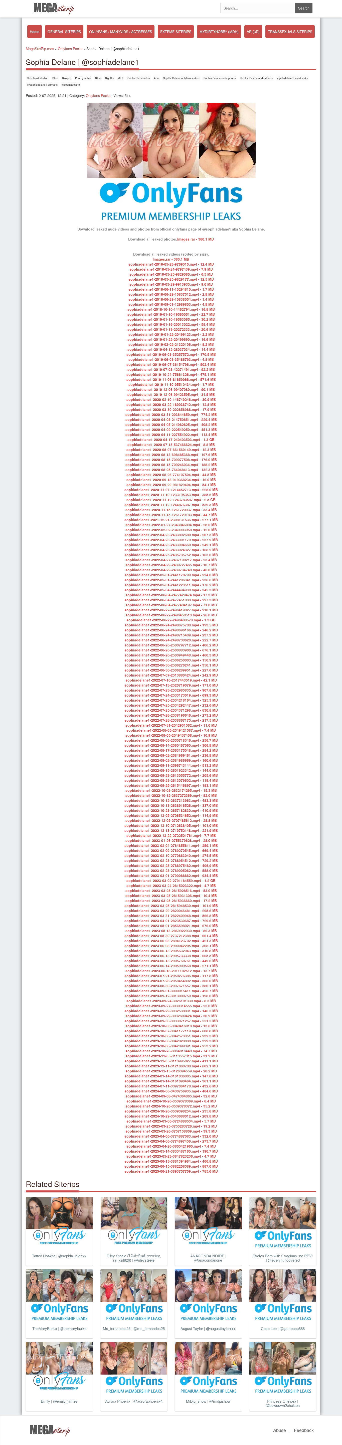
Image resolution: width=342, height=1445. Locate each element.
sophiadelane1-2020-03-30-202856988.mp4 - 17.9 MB (171, 409)
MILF (120, 78)
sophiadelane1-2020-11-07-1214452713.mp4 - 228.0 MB (171, 489)
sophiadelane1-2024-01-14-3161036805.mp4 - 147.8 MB (171, 1075)
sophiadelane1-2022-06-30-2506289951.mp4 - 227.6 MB (171, 670)
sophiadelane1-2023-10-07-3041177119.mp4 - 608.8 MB (171, 1030)
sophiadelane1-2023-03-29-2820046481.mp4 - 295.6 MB (171, 910)
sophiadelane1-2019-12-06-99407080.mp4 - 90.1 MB (171, 389)
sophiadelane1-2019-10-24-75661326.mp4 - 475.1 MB (171, 374)
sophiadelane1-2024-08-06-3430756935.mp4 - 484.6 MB (171, 1090)
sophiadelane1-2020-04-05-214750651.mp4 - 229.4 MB (171, 419)
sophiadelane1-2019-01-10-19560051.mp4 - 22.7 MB (171, 314)
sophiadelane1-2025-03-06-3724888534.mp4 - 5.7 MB (171, 1121)
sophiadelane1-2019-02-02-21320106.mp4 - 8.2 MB (171, 344)
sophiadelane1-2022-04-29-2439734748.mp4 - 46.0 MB (171, 569)
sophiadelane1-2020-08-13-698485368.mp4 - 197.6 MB (171, 454)
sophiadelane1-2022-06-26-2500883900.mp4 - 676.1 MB (171, 649)
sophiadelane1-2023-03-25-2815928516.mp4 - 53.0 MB (171, 890)
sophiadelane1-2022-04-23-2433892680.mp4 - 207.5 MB (171, 534)
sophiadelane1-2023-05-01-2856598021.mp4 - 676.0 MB (171, 925)
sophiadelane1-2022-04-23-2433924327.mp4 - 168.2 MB (171, 549)
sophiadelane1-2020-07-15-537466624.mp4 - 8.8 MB (171, 444)
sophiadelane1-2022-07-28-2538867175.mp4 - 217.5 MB (171, 720)
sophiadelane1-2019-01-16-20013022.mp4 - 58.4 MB (171, 324)
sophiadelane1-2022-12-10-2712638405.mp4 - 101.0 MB (171, 825)
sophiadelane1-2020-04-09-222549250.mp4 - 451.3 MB (171, 429)
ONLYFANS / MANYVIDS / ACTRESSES (120, 31)
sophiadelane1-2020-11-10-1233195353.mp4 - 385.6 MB (171, 494)
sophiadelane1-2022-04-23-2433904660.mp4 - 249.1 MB (171, 544)
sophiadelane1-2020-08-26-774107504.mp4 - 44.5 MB (171, 474)
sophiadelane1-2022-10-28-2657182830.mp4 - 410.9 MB (171, 810)
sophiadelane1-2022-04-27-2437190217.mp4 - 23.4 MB (171, 559)
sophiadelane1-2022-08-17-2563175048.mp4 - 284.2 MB (171, 750)
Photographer (83, 78)
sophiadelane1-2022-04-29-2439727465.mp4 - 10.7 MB (171, 564)
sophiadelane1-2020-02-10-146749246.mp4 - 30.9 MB (171, 399)
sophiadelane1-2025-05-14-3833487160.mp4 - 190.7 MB (171, 1151)
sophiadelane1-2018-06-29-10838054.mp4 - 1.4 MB (171, 299)
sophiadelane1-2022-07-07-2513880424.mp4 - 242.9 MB (171, 675)
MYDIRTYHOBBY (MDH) (219, 31)
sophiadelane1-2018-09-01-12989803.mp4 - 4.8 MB (171, 304)
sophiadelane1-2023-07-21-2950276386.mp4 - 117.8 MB (171, 975)
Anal (156, 78)
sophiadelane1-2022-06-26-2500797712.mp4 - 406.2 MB (171, 644)
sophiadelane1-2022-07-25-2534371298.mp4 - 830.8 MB (171, 710)
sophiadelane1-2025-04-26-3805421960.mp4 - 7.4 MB (171, 1146)
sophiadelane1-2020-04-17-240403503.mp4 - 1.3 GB (171, 439)
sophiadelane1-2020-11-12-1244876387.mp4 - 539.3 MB (171, 504)
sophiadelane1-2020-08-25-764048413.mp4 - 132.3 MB (171, 469)
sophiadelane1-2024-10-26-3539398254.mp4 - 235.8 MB (171, 1111)
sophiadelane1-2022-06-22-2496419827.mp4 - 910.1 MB (171, 609)
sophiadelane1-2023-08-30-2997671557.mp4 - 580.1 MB (171, 985)
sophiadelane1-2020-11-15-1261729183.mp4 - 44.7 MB (171, 514)
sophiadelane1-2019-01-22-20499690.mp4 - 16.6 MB (171, 339)
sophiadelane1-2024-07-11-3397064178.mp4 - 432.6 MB (171, 1085)
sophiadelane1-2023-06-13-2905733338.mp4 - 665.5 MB (171, 955)
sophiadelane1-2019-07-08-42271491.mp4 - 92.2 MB (171, 369)
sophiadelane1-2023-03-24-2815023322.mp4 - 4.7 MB (171, 885)
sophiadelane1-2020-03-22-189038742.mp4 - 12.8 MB (171, 404)
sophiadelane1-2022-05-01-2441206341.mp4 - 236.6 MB (171, 579)
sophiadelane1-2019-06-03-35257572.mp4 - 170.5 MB (171, 354)
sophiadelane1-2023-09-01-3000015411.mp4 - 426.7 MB (171, 990)
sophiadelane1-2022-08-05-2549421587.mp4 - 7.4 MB (171, 730)
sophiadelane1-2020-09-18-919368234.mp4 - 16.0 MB (171, 479)
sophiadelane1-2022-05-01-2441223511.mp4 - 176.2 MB (171, 584)
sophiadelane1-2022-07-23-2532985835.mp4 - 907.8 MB (171, 690)
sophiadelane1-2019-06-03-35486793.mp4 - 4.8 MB (171, 359)
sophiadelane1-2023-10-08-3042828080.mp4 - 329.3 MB (171, 1040)
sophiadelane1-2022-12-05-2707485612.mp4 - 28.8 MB (171, 820)
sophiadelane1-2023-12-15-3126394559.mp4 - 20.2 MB (171, 1070)
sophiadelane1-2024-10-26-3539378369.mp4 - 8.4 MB (171, 1100)
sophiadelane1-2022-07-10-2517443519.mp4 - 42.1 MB (171, 680)
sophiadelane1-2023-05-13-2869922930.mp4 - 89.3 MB (171, 930)
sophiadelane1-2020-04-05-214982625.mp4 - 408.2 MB (171, 424)
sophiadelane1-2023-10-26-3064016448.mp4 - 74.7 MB (171, 1050)
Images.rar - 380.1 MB (195, 239)
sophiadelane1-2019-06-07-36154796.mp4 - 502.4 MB (171, 364)
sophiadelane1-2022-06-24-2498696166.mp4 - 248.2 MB (171, 629)
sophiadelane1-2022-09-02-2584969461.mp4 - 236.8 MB (171, 755)
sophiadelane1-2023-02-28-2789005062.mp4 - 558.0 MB (171, 870)
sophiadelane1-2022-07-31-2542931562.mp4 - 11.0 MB (171, 725)
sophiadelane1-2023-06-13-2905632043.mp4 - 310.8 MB (171, 950)
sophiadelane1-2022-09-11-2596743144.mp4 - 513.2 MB (171, 765)
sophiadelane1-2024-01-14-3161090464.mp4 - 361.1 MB (171, 1080)
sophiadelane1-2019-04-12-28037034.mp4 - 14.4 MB (171, 349)
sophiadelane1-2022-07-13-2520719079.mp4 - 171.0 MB (171, 685)
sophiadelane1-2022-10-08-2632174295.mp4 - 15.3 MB (171, 790)
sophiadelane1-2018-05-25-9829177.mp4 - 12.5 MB (171, 279)
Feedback (304, 1430)
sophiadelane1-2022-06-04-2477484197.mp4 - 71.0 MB (171, 604)
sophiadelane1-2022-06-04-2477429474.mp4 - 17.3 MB (171, 594)
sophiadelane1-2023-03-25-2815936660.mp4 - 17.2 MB (171, 900)
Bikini (98, 78)
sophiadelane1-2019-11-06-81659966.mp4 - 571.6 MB (171, 379)
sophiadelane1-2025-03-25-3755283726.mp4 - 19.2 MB (171, 1126)
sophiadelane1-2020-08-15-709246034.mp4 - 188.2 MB (171, 464)
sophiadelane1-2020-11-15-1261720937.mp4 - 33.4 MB (171, 509)
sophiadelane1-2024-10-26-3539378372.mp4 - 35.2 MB (171, 1105)
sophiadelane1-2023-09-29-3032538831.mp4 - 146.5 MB (171, 1010)
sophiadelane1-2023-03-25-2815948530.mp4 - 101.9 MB (171, 905)
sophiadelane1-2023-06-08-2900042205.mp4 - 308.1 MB (171, 945)
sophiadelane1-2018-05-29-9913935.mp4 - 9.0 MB (171, 284)
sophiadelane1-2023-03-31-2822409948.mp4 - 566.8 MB (171, 915)
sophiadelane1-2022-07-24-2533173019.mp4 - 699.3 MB (171, 695)
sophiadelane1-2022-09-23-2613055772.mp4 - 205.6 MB (171, 775)
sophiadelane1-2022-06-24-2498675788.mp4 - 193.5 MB (171, 624)
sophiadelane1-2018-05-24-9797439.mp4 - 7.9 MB (171, 269)
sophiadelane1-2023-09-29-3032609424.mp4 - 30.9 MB (171, 1015)
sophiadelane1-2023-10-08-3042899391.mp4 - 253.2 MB (171, 1045)
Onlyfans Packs (98, 95)
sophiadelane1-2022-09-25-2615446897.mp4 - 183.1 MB (171, 785)
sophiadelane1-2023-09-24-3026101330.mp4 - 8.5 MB (171, 1000)
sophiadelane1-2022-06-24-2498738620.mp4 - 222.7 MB (171, 639)
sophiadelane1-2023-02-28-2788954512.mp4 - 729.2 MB (171, 860)
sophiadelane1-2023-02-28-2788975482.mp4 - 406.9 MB (171, 865)
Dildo (55, 78)
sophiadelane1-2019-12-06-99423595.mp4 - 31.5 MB (171, 394)
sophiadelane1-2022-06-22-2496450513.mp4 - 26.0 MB (171, 614)
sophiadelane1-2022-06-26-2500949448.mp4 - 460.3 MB (171, 654)
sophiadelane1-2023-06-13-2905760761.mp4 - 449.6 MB (171, 960)
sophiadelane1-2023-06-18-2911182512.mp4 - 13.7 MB (171, 970)
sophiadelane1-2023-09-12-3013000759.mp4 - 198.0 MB (171, 995)
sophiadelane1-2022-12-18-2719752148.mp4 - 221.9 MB (171, 830)
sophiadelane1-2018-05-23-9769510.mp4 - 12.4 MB (171, 264)
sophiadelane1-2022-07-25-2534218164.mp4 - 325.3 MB (171, 700)
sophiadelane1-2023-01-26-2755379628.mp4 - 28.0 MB (171, 840)
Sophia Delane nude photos (220, 78)
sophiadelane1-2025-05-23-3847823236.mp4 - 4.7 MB (171, 1156)
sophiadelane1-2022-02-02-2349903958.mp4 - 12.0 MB (171, 529)
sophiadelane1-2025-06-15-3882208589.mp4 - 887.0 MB (171, 1166)
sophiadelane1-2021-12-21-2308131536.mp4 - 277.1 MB (171, 519)
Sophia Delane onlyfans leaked (181, 78)
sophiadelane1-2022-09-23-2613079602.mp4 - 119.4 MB (171, 780)
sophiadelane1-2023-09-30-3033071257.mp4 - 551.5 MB (171, 1020)
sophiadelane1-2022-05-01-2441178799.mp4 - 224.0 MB (171, 574)
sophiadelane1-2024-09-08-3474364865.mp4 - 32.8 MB (171, 1095)
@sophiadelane (71, 84)
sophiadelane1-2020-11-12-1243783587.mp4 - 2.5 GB (171, 499)
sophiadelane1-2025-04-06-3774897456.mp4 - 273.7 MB (171, 1141)
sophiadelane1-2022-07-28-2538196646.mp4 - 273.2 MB (171, 715)
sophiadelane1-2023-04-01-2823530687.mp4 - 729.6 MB (171, 920)
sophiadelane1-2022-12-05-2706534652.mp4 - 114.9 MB (171, 815)
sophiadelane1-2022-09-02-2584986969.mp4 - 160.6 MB (171, 760)
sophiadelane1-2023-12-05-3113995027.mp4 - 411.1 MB (171, 1060)
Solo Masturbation (37, 78)
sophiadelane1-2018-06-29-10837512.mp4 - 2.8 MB (171, 294)
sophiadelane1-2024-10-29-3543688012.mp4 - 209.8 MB (171, 1116)
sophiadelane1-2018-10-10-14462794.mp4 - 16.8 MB (171, 309)
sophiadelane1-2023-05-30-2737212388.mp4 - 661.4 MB (171, 935)
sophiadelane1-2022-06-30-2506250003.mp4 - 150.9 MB (171, 659)
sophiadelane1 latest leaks (292, 78)
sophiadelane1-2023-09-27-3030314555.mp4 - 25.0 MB (171, 1005)
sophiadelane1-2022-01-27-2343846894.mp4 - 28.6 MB (171, 524)
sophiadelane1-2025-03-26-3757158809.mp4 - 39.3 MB (171, 1131)
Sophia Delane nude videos (256, 78)
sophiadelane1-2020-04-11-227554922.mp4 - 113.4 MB (171, 434)
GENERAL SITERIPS (64, 31)
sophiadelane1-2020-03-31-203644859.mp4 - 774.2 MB (171, 414)
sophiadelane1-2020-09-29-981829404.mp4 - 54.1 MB (171, 484)
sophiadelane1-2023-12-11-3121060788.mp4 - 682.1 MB (171, 1065)
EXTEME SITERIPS (175, 31)
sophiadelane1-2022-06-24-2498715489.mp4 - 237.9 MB (171, 634)
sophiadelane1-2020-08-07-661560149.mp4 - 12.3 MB (171, 449)
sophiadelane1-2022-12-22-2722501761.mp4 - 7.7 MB (171, 835)
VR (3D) (253, 31)
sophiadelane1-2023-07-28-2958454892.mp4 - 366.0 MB (171, 980)
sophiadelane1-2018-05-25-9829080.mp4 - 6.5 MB (171, 274)
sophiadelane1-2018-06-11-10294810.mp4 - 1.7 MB (171, 289)
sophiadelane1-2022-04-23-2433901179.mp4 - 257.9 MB (171, 539)
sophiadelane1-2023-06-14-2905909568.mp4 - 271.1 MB (171, 965)
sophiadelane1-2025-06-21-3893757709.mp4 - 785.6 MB (171, 1171)
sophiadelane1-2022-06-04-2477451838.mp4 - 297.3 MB (171, 599)
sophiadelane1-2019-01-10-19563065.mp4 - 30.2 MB (171, 319)
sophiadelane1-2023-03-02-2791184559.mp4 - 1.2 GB (171, 880)
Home (34, 31)
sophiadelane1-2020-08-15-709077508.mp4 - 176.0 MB (171, 459)
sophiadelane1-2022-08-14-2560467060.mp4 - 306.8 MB (171, 745)
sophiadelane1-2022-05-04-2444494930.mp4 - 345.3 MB (171, 589)
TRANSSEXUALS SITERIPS (290, 31)
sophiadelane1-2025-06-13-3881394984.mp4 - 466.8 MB (171, 1161)
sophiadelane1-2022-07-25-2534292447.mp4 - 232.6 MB (171, 705)
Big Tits (109, 78)
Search (303, 8)
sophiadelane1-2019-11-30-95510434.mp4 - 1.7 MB (171, 384)
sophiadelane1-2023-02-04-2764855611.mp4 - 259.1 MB (171, 845)
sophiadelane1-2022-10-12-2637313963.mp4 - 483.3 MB (171, 800)
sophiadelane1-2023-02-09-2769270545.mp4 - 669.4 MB (171, 850)
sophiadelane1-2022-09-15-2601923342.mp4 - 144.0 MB (171, 770)
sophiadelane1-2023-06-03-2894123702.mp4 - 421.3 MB (171, 940)
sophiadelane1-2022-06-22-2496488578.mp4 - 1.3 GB (171, 619)
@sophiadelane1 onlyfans (42, 84)
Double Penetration (138, 78)
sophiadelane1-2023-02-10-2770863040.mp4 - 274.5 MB (171, 855)
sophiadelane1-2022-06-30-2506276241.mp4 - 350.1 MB (171, 665)
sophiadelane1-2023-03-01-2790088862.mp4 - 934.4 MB (171, 875)
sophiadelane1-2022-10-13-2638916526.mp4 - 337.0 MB (171, 805)
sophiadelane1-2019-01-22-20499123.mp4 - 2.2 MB (171, 334)
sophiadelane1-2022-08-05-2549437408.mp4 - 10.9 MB (171, 735)
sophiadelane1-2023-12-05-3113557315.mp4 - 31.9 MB (171, 1055)
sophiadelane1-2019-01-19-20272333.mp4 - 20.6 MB (171, 329)
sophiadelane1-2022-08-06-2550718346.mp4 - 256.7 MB (171, 740)
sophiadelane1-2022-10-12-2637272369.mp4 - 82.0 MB (171, 795)
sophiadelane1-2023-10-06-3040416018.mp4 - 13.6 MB (171, 1025)
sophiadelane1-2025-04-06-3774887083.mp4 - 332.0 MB (171, 1136)
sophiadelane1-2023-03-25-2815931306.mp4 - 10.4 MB (171, 895)
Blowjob (66, 78)
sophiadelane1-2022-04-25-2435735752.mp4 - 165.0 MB (171, 554)
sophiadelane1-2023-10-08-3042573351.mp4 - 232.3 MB (171, 1035)
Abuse (279, 1430)
